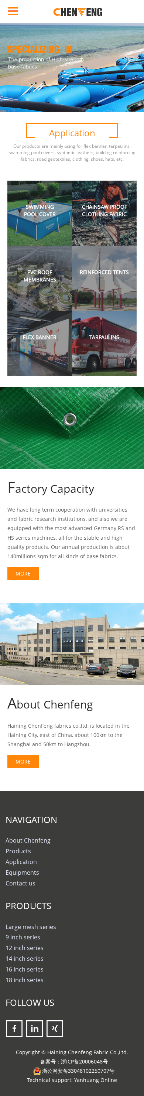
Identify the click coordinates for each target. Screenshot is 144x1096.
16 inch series (25, 969)
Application (21, 862)
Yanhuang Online (95, 1079)
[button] (10, 55)
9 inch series (23, 937)
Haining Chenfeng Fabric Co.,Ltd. (87, 1052)
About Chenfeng (28, 840)
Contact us (20, 883)
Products (18, 851)
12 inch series (25, 948)
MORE (23, 573)
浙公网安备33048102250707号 (78, 1070)
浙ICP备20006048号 (84, 1061)
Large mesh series (31, 927)
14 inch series (25, 959)
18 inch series (25, 980)
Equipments (22, 872)
